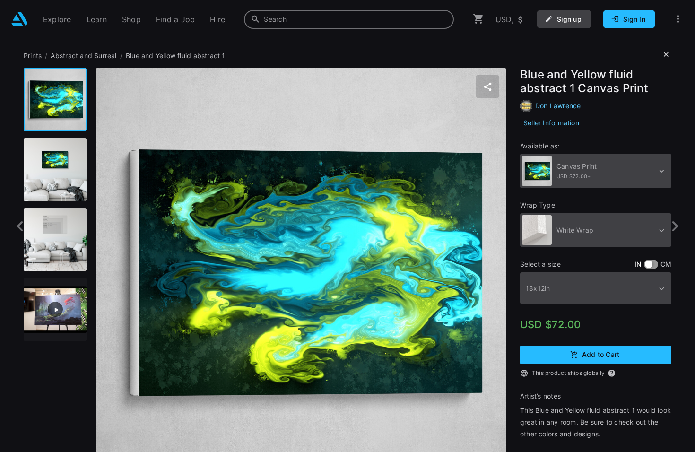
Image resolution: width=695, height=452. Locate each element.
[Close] (666, 55)
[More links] (678, 19)
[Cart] (478, 19)
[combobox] (349, 19)
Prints (33, 56)
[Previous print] (20, 226)
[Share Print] (487, 86)
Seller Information (551, 123)
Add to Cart (600, 354)
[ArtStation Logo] (19, 19)
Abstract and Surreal (83, 56)
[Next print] (675, 226)
